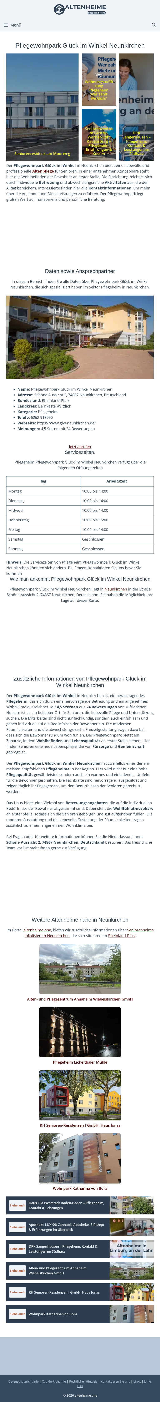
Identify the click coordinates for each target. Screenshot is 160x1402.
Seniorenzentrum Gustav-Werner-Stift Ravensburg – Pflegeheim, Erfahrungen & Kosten (98, 141)
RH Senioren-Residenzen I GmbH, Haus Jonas (80, 1125)
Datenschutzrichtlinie (23, 1381)
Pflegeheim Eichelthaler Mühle (80, 1062)
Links (137, 1381)
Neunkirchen (116, 589)
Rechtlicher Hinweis (83, 1381)
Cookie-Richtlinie (54, 1381)
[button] (154, 25)
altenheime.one (37, 929)
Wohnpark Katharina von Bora (80, 1188)
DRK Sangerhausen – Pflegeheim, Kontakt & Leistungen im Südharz (136, 143)
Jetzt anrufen (80, 446)
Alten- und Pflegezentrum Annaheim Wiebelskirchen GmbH (80, 999)
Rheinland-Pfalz (121, 935)
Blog (98, 74)
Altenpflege (43, 171)
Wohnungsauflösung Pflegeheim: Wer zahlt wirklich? (99, 90)
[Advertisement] (80, 237)
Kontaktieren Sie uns (115, 1381)
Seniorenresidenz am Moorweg (42, 153)
